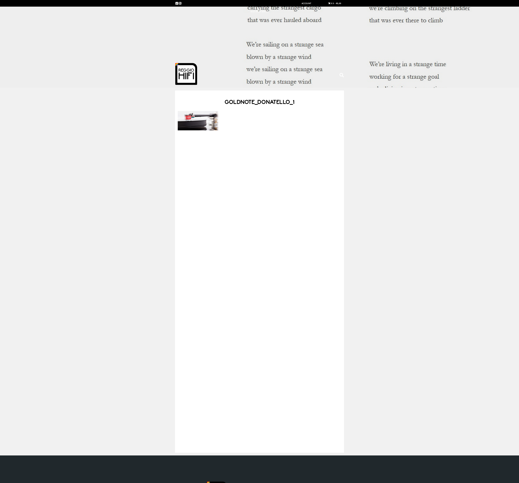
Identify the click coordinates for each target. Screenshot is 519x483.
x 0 (335, 3)
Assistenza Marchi (259, 11)
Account (306, 3)
